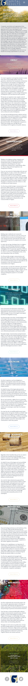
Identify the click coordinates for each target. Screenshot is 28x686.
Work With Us (14, 131)
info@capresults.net (14, 661)
